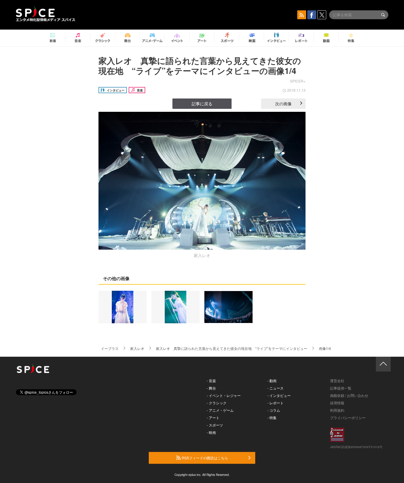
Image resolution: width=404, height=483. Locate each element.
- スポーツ (215, 424)
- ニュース (275, 387)
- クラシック (217, 402)
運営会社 (337, 380)
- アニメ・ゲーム (220, 410)
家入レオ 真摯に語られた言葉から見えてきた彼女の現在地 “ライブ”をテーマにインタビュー (231, 348)
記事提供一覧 (340, 387)
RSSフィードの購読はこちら (204, 457)
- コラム (273, 410)
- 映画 (211, 432)
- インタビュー (279, 395)
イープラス (110, 348)
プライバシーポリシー (348, 417)
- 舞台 (211, 387)
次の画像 (283, 103)
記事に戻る (202, 103)
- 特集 (272, 417)
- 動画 (272, 380)
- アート (213, 417)
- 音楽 (211, 380)
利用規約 (337, 410)
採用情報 (337, 402)
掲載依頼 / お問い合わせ (349, 395)
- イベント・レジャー (224, 395)
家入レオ (137, 348)
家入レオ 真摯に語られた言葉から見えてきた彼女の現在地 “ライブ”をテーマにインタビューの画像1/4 (199, 65)
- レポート (275, 402)
